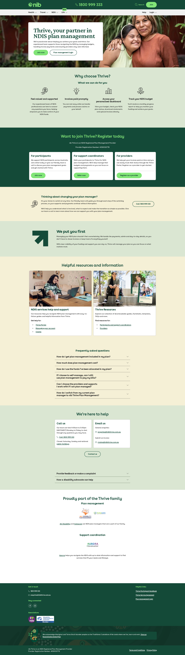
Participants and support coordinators (115, 325)
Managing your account (45, 328)
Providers (103, 328)
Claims (38, 332)
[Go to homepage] (35, 5)
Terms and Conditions (137, 650)
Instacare (78, 524)
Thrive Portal (41, 325)
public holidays (63, 444)
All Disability (65, 524)
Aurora (62, 555)
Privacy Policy (152, 650)
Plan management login (144, 599)
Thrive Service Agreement (145, 595)
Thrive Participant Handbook (146, 591)
